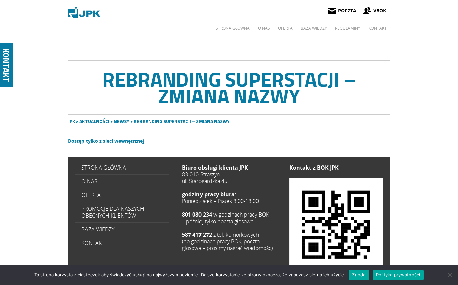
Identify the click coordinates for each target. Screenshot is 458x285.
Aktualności (94, 121)
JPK (71, 121)
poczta (347, 10)
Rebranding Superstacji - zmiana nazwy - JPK (85, 12)
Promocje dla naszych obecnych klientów (112, 212)
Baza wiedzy (314, 28)
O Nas (264, 28)
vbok (379, 10)
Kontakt (377, 28)
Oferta (285, 28)
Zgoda (358, 274)
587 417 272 (336, 225)
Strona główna (233, 28)
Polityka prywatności (398, 274)
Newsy (121, 121)
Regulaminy (347, 28)
